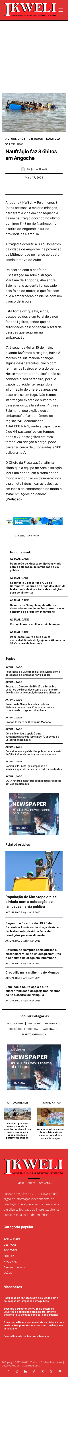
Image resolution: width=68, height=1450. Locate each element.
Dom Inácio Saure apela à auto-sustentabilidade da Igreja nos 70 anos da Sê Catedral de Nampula (37, 640)
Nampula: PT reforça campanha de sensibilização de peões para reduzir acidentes (33, 768)
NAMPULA (53, 138)
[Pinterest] (38, 187)
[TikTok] (34, 1371)
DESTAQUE (35, 138)
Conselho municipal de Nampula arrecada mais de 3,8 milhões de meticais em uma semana (33, 753)
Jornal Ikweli (39, 169)
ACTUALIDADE (15, 138)
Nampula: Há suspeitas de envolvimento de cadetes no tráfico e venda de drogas (50, 1133)
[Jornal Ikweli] (24, 169)
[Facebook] (21, 187)
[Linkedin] (25, 1371)
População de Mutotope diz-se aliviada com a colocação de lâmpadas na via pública (35, 567)
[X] (30, 187)
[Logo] (30, 10)
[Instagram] (16, 1371)
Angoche (20, 535)
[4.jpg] (34, 528)
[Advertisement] (34, 57)
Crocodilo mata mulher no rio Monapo (35, 624)
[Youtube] (59, 1371)
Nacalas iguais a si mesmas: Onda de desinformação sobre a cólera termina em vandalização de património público (17, 1130)
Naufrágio (33, 535)
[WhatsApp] (46, 187)
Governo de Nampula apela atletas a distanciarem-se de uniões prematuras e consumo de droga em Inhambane (37, 608)
